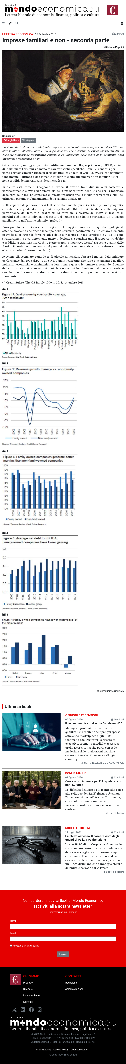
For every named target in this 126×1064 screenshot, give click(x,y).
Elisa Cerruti (70, 1054)
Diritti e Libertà (77, 828)
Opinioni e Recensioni (81, 715)
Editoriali (28, 1001)
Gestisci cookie (79, 1049)
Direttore (28, 989)
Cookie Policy (60, 1049)
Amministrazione (74, 989)
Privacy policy (31, 945)
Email (13, 933)
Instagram (29, 140)
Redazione (71, 982)
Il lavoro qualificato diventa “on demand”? (93, 723)
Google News (12, 140)
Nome (13, 920)
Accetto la (25, 945)
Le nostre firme (31, 995)
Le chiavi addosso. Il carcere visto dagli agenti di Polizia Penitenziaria (92, 837)
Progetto (28, 982)
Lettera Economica (17, 34)
